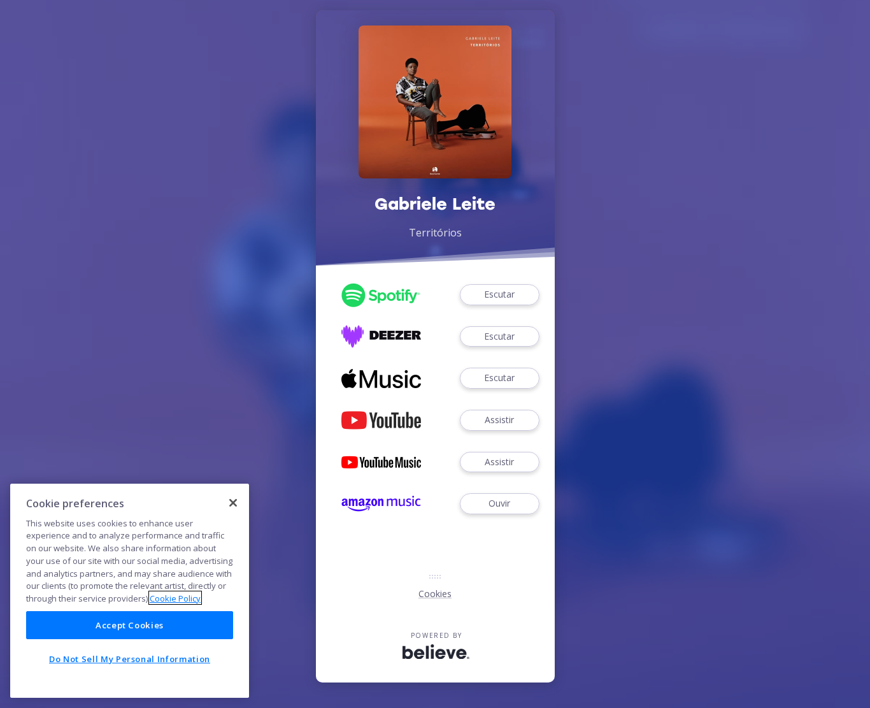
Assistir (499, 420)
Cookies (435, 594)
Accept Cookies (130, 625)
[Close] (233, 503)
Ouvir (499, 503)
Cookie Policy (175, 597)
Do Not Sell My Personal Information (129, 659)
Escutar (499, 294)
